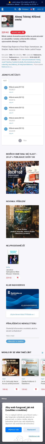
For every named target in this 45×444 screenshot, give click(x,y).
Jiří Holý (19, 64)
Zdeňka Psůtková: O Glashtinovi (29, 382)
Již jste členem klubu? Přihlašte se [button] (22, 314)
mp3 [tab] (5, 80)
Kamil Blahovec (28, 64)
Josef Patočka (6, 62)
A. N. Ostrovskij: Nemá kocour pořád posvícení (10, 382)
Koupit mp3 (16, 32)
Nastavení (31, 429)
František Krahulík (17, 62)
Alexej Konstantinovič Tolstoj (31, 59)
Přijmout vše (13, 429)
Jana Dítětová (12, 64)
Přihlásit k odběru (16, 341)
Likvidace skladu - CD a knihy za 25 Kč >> (22, 4)
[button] (16, 9)
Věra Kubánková (29, 62)
